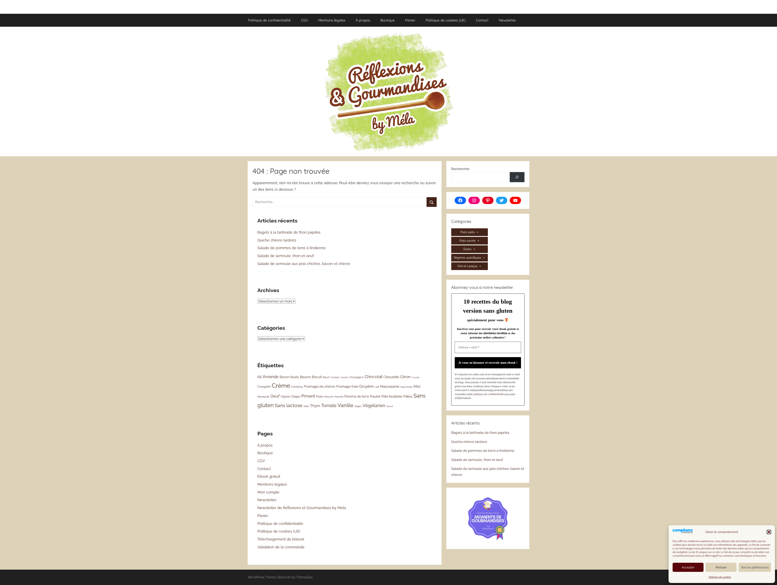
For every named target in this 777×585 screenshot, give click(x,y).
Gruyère (366, 386)
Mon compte (268, 492)
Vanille (345, 405)
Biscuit (317, 377)
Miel (417, 386)
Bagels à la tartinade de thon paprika (288, 232)
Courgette (264, 386)
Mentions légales (331, 20)
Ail (259, 377)
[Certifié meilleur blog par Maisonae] (487, 518)
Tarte (306, 406)
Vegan (358, 406)
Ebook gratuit (268, 476)
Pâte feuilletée (391, 396)
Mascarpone (389, 386)
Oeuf (275, 396)
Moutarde (263, 396)
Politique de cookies (720, 577)
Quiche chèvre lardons (276, 240)
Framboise (297, 386)
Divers (467, 249)
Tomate (328, 405)
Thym (315, 405)
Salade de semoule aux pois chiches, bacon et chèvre (303, 264)
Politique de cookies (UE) (446, 20)
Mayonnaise (406, 386)
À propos (363, 20)
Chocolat (373, 376)
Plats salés (467, 232)
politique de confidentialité (488, 394)
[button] (769, 532)
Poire (319, 396)
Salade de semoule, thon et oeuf (285, 256)
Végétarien (374, 405)
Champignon (356, 377)
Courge (415, 377)
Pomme (339, 396)
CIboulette (391, 377)
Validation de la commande (281, 547)
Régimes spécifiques (467, 257)
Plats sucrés (467, 240)
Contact (482, 20)
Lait (377, 386)
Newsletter (507, 20)
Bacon (284, 377)
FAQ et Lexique (467, 266)
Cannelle (334, 377)
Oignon (285, 396)
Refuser (721, 567)
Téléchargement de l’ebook (280, 539)
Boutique (387, 20)
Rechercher (460, 169)
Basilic (294, 377)
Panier (410, 20)
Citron (405, 376)
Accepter (688, 567)
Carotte (344, 377)
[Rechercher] (517, 177)
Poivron (329, 396)
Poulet (375, 396)
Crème (281, 385)
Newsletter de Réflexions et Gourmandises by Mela (301, 508)
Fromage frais (347, 386)
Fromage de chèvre (319, 386)
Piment (308, 396)
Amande (271, 376)
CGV (304, 20)
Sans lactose (288, 405)
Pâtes (407, 396)
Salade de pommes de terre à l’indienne (291, 248)
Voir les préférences (755, 567)
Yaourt (389, 406)
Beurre (305, 377)
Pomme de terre (356, 396)
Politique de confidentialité (269, 20)
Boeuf (326, 377)
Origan (295, 396)
